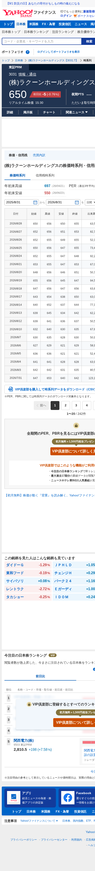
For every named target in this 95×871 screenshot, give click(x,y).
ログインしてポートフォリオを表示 (58, 51)
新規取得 (89, 11)
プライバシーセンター (54, 839)
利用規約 (76, 839)
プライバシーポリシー (23, 839)
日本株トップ (11, 32)
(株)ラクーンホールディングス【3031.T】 (53, 60)
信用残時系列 (45, 175)
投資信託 (65, 24)
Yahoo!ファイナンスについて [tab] (37, 820)
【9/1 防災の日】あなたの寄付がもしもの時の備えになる (43, 3)
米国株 (33, 24)
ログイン (66, 15)
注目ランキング (63, 32)
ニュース (81, 24)
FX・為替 (48, 24)
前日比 (40, 676)
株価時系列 (17, 175)
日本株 (21, 24)
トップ (8, 24)
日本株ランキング (36, 32)
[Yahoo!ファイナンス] (30, 11)
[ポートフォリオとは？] (27, 52)
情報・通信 (27, 74)
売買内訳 (39, 155)
